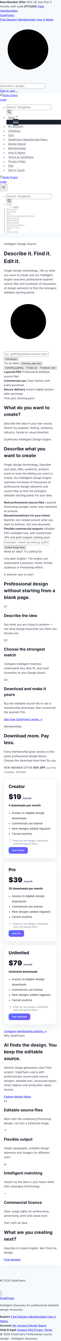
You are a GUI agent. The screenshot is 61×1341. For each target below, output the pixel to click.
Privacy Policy (17, 161)
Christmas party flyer (31, 363)
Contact (22, 1330)
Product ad (32, 368)
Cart (11, 135)
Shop (9, 204)
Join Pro (16, 933)
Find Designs (8, 19)
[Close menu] (1, 1293)
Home (15, 122)
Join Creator (18, 850)
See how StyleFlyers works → (23, 719)
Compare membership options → (25, 1031)
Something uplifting (14, 368)
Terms (48, 1330)
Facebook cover (47, 368)
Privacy (39, 1330)
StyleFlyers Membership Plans (27, 139)
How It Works (45, 19)
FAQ (10, 165)
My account (15, 126)
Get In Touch (16, 170)
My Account (21, 1325)
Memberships (26, 19)
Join (13, 90)
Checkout (14, 130)
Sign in (5, 90)
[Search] (9, 112)
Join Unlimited (19, 1017)
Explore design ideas (15, 547)
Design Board (17, 144)
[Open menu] (17, 91)
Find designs (11, 359)
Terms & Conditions (21, 157)
